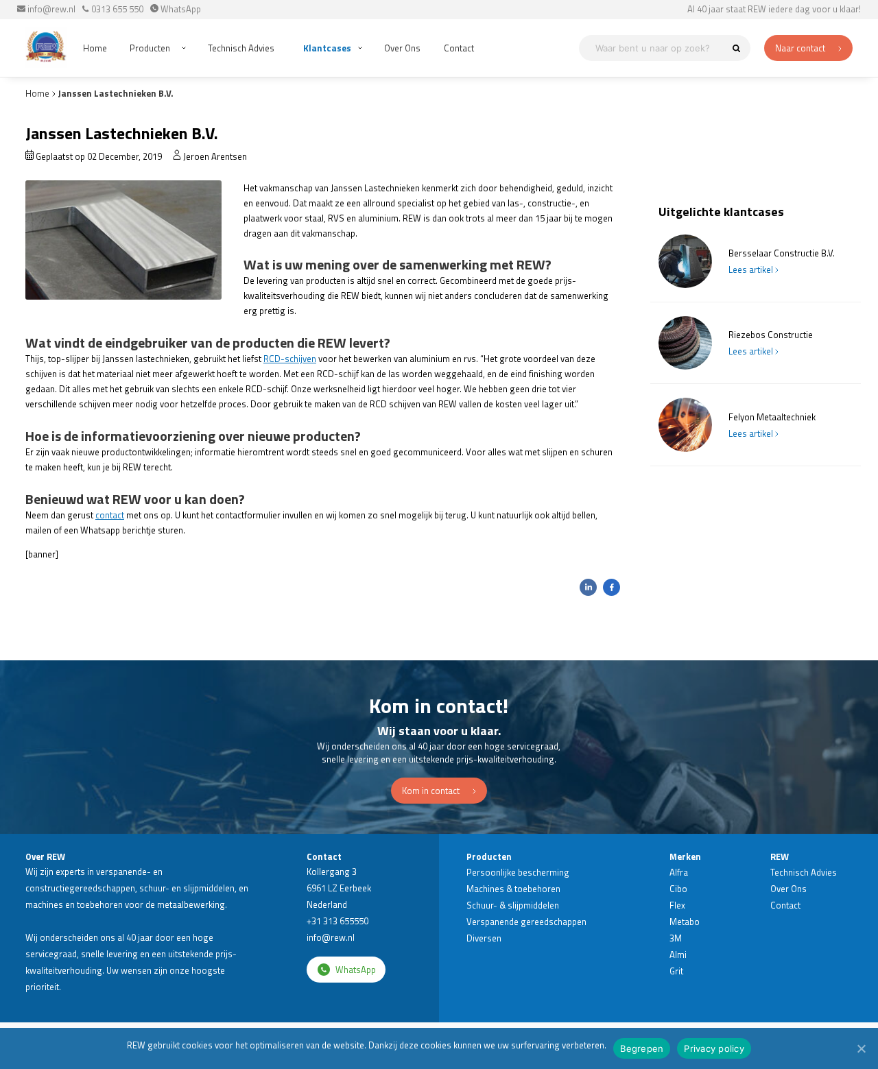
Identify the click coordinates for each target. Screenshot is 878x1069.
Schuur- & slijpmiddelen (512, 905)
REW (779, 856)
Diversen (483, 938)
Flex (677, 905)
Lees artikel (751, 269)
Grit (676, 971)
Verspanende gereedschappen (526, 921)
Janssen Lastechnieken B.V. (116, 93)
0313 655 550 (116, 9)
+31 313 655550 (337, 921)
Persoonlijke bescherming (517, 872)
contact (109, 515)
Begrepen (641, 1048)
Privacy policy (714, 1048)
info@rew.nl (50, 9)
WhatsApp (179, 9)
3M (675, 938)
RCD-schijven (289, 358)
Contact (459, 48)
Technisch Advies (241, 48)
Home (95, 48)
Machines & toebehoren (513, 889)
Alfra (678, 872)
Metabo (684, 921)
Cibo (678, 889)
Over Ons (402, 48)
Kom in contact (432, 790)
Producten (150, 48)
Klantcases (327, 48)
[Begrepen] (861, 1048)
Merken (685, 856)
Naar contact (801, 48)
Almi (678, 954)
